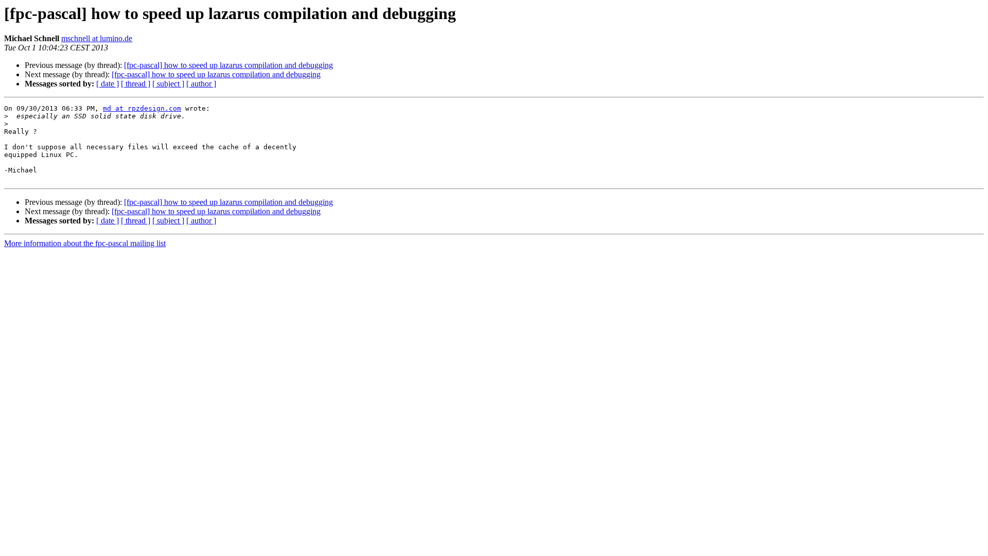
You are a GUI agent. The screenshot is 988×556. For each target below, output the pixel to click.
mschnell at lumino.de (96, 38)
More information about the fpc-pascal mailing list (85, 243)
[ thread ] (135, 83)
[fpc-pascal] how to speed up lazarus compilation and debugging (228, 65)
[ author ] (201, 83)
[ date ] (107, 83)
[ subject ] (168, 83)
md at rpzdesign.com (142, 108)
